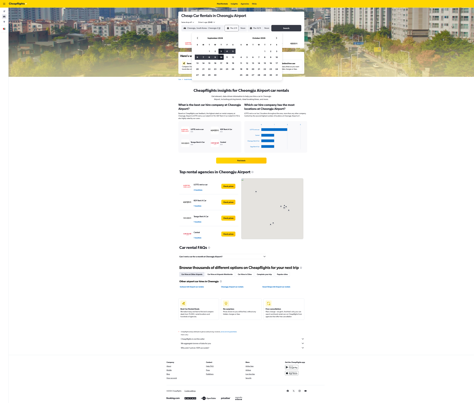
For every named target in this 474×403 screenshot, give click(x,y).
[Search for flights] (4, 11)
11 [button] (227, 57)
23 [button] (215, 69)
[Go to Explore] (4, 21)
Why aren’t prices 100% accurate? (195, 348)
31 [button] (277, 75)
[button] (4, 4)
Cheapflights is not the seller (193, 339)
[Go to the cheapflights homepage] (18, 4)
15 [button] (209, 63)
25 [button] (227, 69)
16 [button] (215, 63)
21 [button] (203, 69)
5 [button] (233, 51)
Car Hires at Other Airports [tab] (191, 274)
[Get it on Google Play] (291, 367)
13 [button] (197, 63)
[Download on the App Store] (291, 373)
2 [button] (215, 51)
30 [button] (215, 75)
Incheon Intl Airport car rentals (192, 287)
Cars (179, 79)
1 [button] (209, 51)
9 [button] (215, 57)
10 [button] (221, 57)
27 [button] (197, 75)
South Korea (188, 79)
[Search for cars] (4, 16)
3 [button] (221, 51)
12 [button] (233, 57)
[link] (241, 161)
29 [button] (209, 75)
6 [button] (197, 57)
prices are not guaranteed (229, 332)
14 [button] (203, 63)
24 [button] (221, 69)
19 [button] (233, 63)
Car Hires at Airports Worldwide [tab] (220, 274)
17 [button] (221, 63)
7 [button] (203, 57)
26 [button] (233, 69)
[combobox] (187, 22)
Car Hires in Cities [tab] (245, 274)
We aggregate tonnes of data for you (196, 343)
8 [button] (209, 57)
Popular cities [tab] (282, 274)
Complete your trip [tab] (264, 274)
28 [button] (203, 75)
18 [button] (227, 63)
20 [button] (197, 69)
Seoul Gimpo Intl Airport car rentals (276, 287)
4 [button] (227, 51)
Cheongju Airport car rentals (232, 287)
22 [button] (209, 69)
